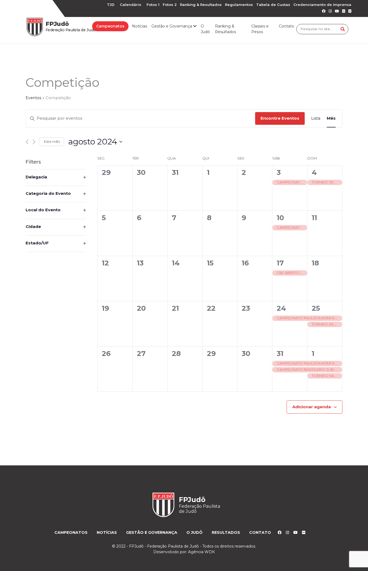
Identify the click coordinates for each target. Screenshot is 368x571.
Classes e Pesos (260, 29)
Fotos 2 (170, 4)
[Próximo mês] (34, 141)
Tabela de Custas (273, 4)
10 (280, 217)
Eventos (33, 97)
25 (316, 308)
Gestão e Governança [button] (172, 26)
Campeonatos (110, 26)
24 (281, 308)
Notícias (139, 26)
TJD (110, 4)
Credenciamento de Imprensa (322, 4)
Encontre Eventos (280, 118)
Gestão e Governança (151, 532)
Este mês (52, 141)
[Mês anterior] (27, 141)
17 (280, 263)
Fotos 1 (153, 4)
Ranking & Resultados (201, 4)
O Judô (205, 29)
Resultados (226, 532)
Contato (286, 26)
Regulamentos (239, 4)
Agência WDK (201, 551)
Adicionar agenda (311, 406)
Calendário (130, 4)
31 (280, 353)
